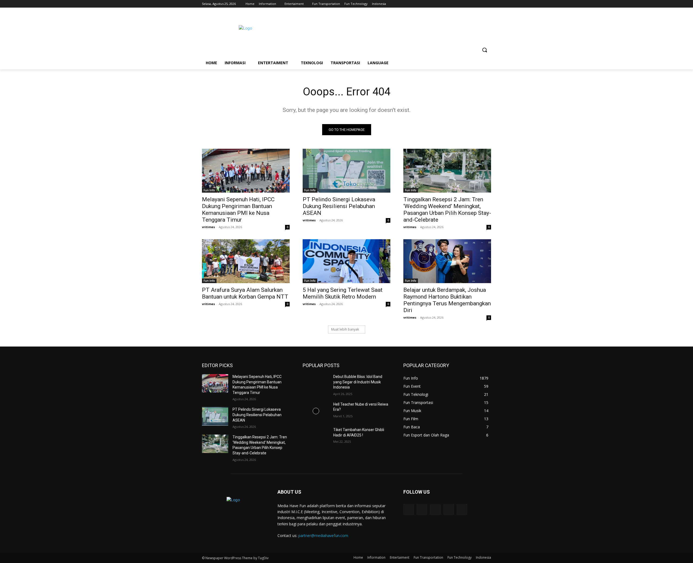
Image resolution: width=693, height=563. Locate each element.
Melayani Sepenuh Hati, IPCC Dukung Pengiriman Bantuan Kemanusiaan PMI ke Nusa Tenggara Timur (238, 209)
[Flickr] (435, 509)
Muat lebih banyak (345, 329)
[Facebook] (458, 4)
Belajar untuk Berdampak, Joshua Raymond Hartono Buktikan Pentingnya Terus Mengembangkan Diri (447, 300)
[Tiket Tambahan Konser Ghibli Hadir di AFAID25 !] (316, 436)
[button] (484, 49)
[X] (473, 4)
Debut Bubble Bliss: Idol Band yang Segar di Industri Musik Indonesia (357, 381)
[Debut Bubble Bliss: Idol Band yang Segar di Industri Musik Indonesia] (316, 383)
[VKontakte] (462, 509)
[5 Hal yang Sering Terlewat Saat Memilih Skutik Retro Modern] (346, 261)
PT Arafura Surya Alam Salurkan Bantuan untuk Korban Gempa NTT (245, 293)
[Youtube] (488, 4)
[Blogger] (408, 509)
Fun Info (209, 190)
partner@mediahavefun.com (323, 535)
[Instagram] (465, 4)
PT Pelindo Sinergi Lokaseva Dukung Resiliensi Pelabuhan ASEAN (339, 206)
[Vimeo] (480, 4)
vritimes (208, 227)
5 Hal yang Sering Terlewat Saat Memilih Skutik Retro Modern (343, 293)
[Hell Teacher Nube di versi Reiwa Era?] (316, 411)
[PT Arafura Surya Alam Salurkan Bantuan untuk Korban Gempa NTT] (246, 261)
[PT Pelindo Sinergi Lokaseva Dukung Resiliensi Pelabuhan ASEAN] (346, 171)
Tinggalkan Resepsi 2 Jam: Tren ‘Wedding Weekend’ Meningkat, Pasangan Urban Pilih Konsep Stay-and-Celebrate (447, 209)
